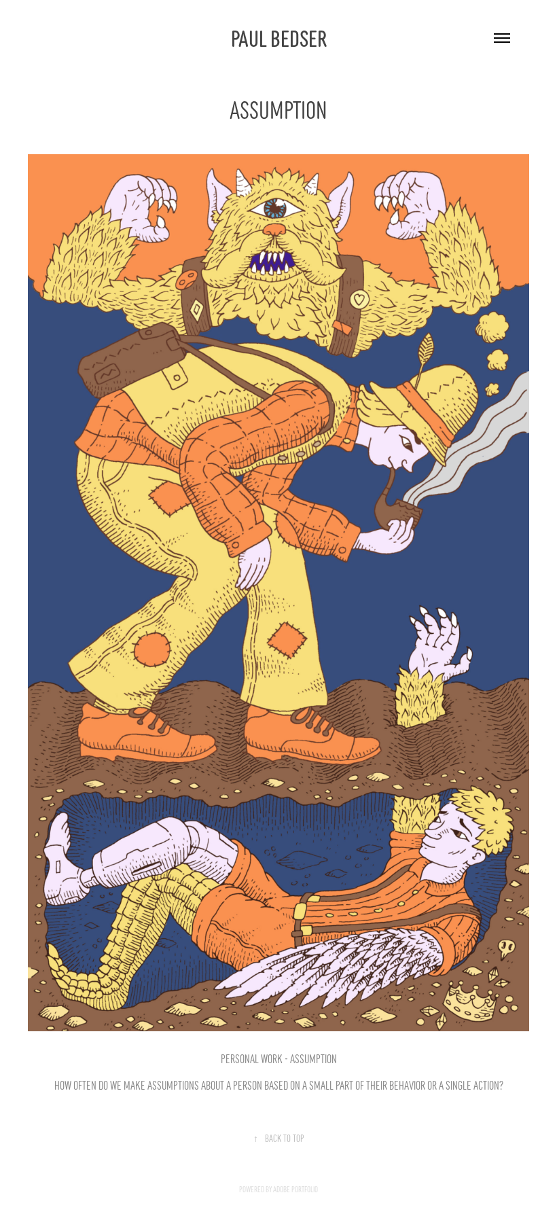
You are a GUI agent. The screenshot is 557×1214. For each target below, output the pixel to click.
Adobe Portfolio (295, 1188)
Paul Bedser (279, 37)
